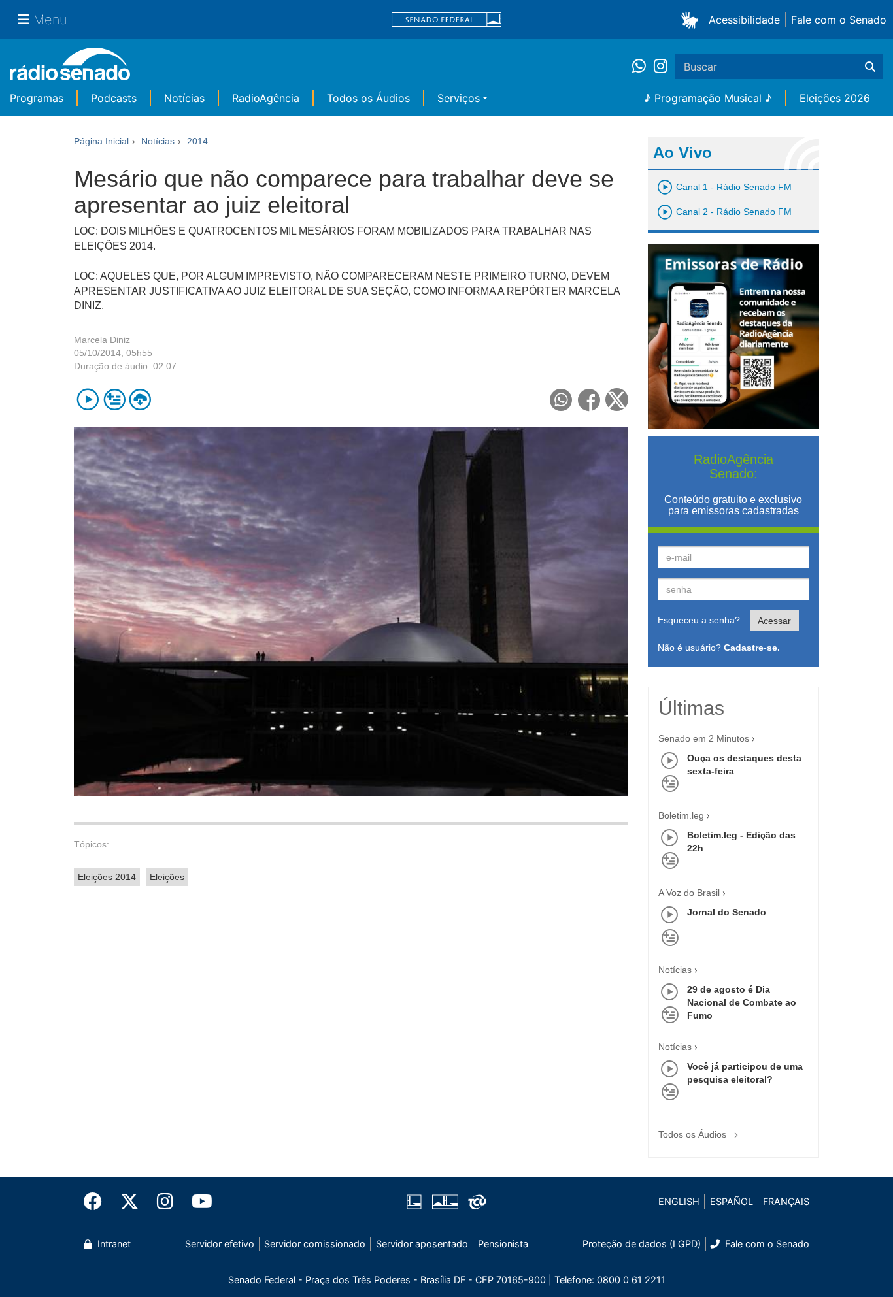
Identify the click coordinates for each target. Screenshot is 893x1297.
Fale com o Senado (838, 19)
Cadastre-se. (752, 647)
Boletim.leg (681, 815)
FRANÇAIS (786, 1201)
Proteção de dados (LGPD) (641, 1243)
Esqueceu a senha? (699, 620)
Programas (36, 98)
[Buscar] (870, 66)
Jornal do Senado (726, 912)
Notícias (184, 98)
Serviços (458, 98)
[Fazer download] (140, 399)
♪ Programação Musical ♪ (708, 98)
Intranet (113, 1243)
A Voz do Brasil (689, 892)
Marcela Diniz (102, 340)
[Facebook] (97, 1201)
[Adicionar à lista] (114, 399)
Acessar (774, 621)
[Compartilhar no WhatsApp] (561, 399)
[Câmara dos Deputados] (416, 1201)
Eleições (167, 877)
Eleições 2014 (107, 877)
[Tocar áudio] (88, 399)
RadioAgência (265, 98)
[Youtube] (197, 1201)
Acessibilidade (744, 19)
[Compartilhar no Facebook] (589, 399)
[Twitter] (129, 1201)
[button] (692, 19)
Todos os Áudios (368, 98)
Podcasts (114, 98)
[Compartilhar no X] (616, 399)
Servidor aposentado (422, 1243)
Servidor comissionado (314, 1243)
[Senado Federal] (446, 19)
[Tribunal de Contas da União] (474, 1201)
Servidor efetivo (219, 1243)
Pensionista (503, 1243)
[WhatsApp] (643, 66)
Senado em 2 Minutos (703, 738)
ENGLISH (678, 1201)
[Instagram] (660, 66)
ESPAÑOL (731, 1201)
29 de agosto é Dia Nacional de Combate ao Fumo (741, 1002)
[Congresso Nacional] (444, 1201)
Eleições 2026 (835, 98)
